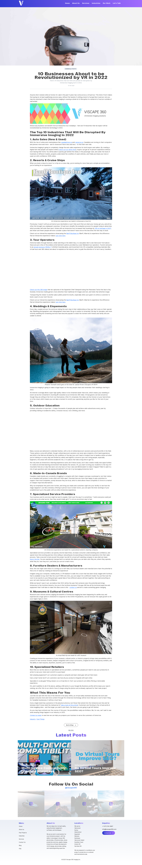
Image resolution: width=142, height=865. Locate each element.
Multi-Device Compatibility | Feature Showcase (43, 769)
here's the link (34, 559)
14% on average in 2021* (103, 228)
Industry (33, 719)
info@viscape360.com (109, 829)
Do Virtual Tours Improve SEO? (95, 769)
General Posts (70, 69)
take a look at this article (69, 705)
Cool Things (40, 719)
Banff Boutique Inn (72, 233)
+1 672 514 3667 (107, 826)
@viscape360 (71, 788)
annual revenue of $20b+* (42, 247)
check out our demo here (67, 149)
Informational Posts (32, 765)
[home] (21, 3)
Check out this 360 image (38, 289)
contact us (73, 587)
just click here (60, 236)
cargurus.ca (79, 142)
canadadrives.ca (66, 142)
